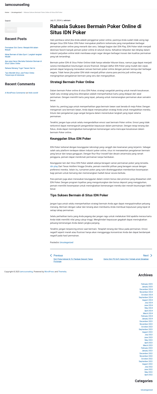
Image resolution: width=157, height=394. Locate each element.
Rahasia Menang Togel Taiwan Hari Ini (20, 68)
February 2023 (147, 348)
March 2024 (148, 313)
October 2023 (147, 327)
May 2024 (149, 308)
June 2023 (148, 337)
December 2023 (146, 321)
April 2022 (148, 375)
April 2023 (148, 343)
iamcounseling (26, 271)
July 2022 (149, 367)
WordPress (49, 271)
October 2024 (147, 295)
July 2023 (149, 335)
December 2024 (146, 289)
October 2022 (147, 359)
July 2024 (149, 303)
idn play (54, 166)
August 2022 (147, 364)
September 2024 (146, 297)
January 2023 (147, 351)
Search (8, 21)
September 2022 (146, 361)
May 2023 (149, 340)
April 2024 (148, 311)
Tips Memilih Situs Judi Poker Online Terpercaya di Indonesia (19, 74)
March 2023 (148, 345)
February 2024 (147, 316)
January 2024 (147, 319)
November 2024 (146, 292)
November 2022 (146, 356)
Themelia (62, 271)
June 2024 (148, 305)
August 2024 (147, 300)
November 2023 (146, 324)
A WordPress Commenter (15, 93)
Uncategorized (66, 242)
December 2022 (146, 353)
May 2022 (149, 372)
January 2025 (147, 287)
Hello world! (33, 93)
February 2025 (147, 284)
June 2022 (148, 369)
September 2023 (146, 329)
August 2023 (147, 332)
